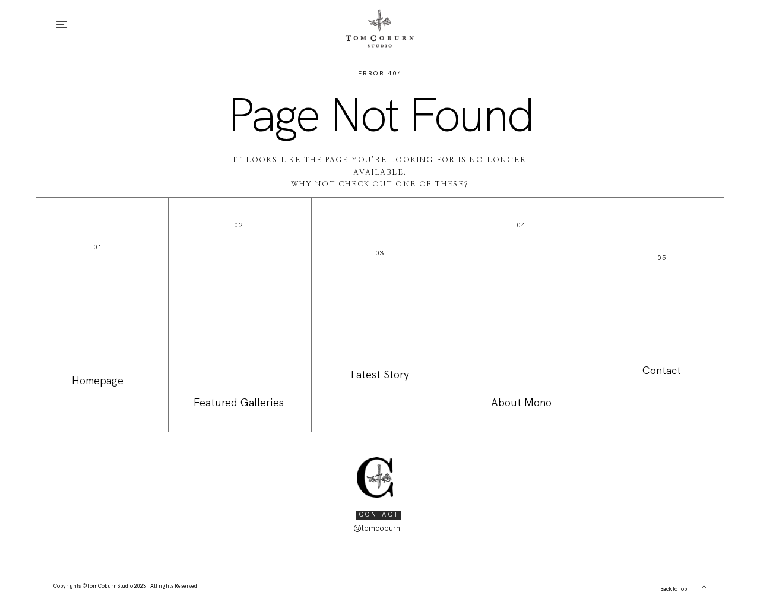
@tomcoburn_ (378, 528)
